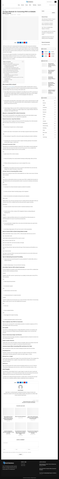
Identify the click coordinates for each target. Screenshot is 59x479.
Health (49, 116)
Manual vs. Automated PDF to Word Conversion (11, 64)
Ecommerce (49, 107)
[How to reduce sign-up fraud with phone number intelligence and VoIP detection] (32, 411)
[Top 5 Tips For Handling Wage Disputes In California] (44, 78)
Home (3, 8)
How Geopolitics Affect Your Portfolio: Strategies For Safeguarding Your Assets (48, 33)
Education (49, 109)
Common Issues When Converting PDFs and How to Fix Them (13, 77)
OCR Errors (6, 80)
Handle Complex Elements (9, 76)
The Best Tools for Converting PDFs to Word (11, 67)
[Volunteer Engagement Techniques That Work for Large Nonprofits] (8, 426)
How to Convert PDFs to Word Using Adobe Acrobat (12, 68)
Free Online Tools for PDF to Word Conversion (11, 71)
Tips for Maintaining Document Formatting (11, 70)
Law (49, 118)
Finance (49, 114)
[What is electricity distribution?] (20, 411)
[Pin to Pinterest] (24, 42)
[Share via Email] (26, 42)
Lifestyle (49, 121)
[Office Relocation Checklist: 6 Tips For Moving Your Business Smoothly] (44, 65)
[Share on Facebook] (20, 42)
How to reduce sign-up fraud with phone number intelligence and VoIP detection (32, 417)
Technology (49, 137)
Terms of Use (23, 465)
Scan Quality (7, 73)
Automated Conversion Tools (9, 66)
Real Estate (49, 132)
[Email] (7, 1)
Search (55, 2)
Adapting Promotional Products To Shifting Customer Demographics (51, 91)
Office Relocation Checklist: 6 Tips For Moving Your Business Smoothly (51, 65)
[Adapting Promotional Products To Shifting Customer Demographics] (44, 91)
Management (49, 123)
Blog (49, 100)
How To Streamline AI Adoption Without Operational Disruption (51, 72)
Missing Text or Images (8, 79)
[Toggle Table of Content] (22, 61)
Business (49, 102)
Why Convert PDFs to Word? (8, 62)
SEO (49, 134)
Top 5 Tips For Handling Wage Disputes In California (51, 77)
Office (49, 130)
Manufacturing (49, 125)
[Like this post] (18, 42)
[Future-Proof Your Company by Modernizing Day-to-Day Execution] (32, 426)
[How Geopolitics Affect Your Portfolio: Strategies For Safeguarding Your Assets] (44, 84)
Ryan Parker (7, 14)
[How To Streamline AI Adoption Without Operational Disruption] (44, 71)
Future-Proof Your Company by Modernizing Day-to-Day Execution (32, 432)
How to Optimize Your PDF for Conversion (10, 72)
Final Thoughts (6, 81)
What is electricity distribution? (20, 416)
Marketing (49, 127)
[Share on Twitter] (22, 42)
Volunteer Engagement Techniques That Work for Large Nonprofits (8, 432)
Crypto (49, 105)
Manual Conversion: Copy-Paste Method (11, 65)
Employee (49, 112)
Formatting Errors (7, 78)
